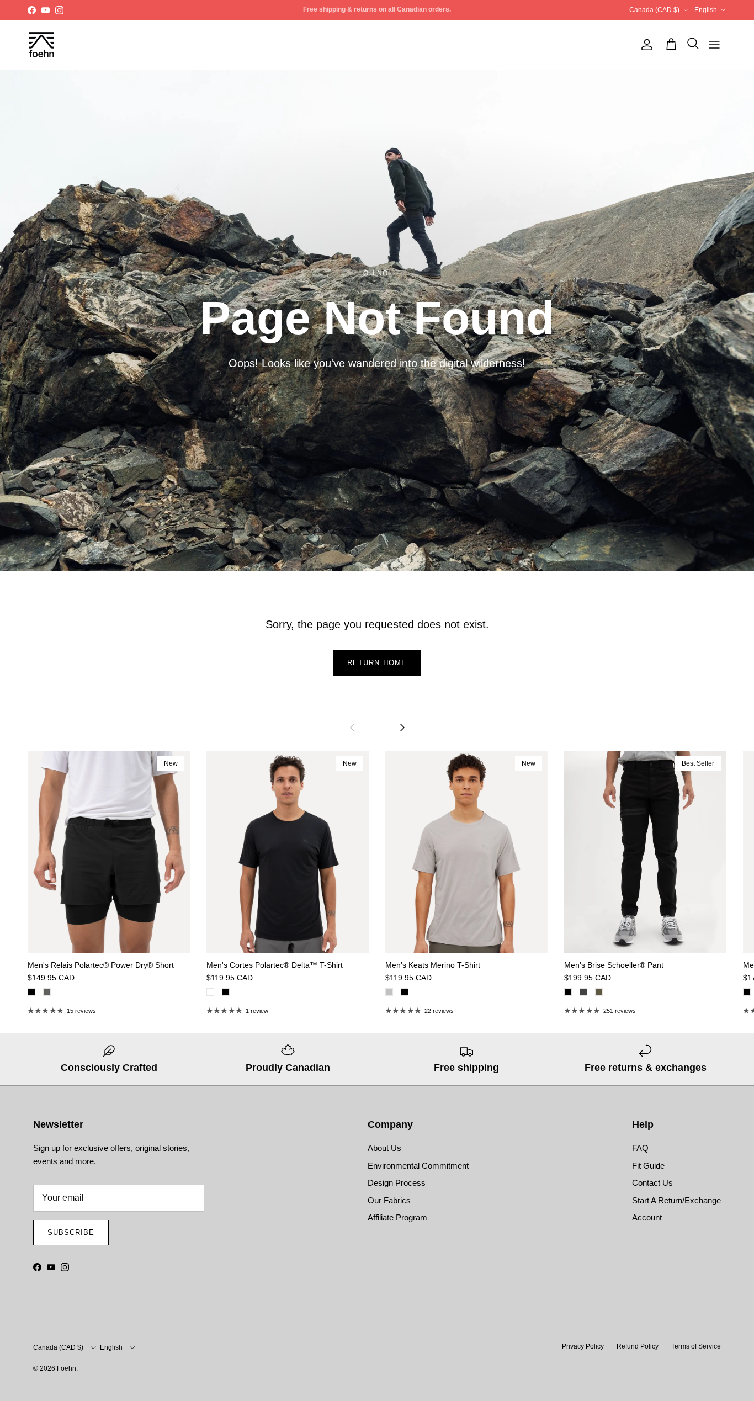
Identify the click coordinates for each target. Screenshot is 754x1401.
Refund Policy (638, 1346)
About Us (384, 1148)
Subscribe (70, 1232)
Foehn (66, 1368)
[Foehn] (41, 45)
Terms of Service (696, 1346)
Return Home (376, 663)
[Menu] (714, 45)
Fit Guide (648, 1165)
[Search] (690, 44)
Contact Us (652, 1182)
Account (647, 1217)
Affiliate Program (397, 1217)
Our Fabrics (389, 1200)
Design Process (397, 1182)
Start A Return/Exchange (676, 1200)
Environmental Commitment (418, 1165)
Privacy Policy (583, 1346)
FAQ (640, 1148)
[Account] (645, 44)
